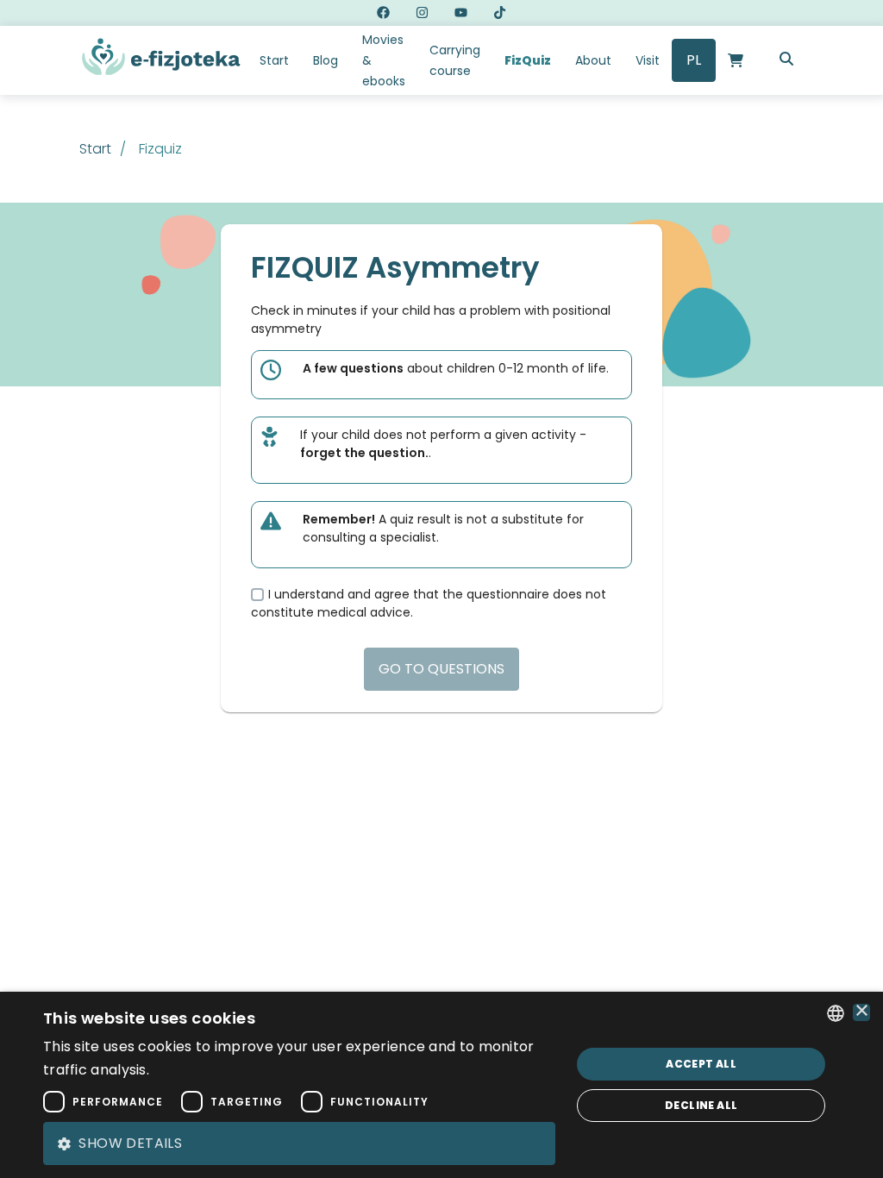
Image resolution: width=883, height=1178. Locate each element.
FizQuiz (527, 60)
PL (693, 60)
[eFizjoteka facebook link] (383, 13)
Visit (648, 60)
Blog (325, 60)
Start (274, 60)
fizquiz (160, 149)
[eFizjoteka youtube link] (460, 13)
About (593, 60)
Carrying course (454, 60)
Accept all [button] (701, 1063)
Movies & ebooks (383, 60)
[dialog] (441, 1085)
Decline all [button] (701, 1105)
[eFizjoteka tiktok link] (499, 13)
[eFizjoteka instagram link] (422, 13)
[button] (299, 1143)
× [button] (862, 1012)
